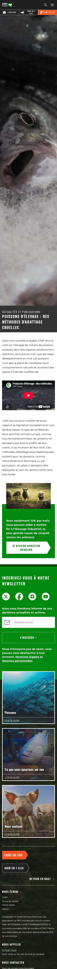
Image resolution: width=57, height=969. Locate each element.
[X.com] (6, 596)
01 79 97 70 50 (9, 950)
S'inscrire (27, 637)
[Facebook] (19, 596)
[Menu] (51, 5)
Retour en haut (40, 879)
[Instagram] (32, 596)
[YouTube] (46, 596)
